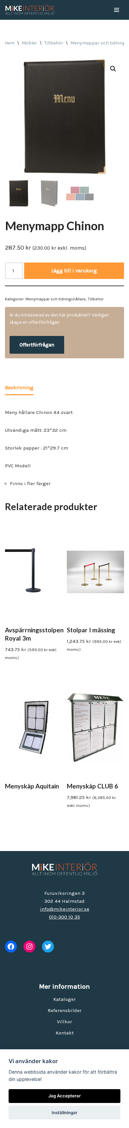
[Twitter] (48, 946)
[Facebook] (11, 946)
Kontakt (65, 1033)
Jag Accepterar (64, 1095)
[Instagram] (29, 946)
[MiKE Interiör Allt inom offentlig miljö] (30, 10)
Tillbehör (53, 43)
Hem (10, 43)
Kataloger (64, 999)
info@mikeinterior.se (64, 909)
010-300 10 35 (64, 917)
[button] (113, 69)
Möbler (29, 43)
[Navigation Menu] (116, 10)
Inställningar (64, 1112)
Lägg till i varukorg (74, 271)
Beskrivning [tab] (19, 388)
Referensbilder (65, 1010)
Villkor (64, 1022)
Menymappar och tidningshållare (55, 299)
